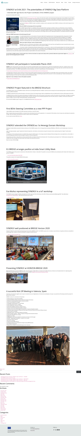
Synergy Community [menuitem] (76, 2)
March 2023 (3, 395)
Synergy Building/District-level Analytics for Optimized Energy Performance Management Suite (18, 381)
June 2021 (2, 402)
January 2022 (3, 398)
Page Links (3, 420)
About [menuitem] (42, 2)
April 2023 (2, 394)
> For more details (10, 197)
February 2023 (3, 396)
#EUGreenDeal (38, 272)
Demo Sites (3, 417)
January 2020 (3, 410)
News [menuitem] (62, 2)
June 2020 (2, 405)
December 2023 (3, 390)
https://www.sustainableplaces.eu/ (13, 78)
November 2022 (3, 397)
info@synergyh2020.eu (35, 428)
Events (2, 418)
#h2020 (46, 272)
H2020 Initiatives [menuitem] (52, 2)
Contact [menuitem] (69, 2)
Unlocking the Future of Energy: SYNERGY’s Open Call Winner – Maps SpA (14, 380)
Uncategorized (3, 423)
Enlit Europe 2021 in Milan (32, 17)
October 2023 (3, 391)
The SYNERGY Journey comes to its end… (8, 377)
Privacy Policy (32, 430)
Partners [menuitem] (45, 2)
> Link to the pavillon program (12, 159)
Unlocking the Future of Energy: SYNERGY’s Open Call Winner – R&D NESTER (14, 378)
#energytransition (9, 195)
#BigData (16, 195)
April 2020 (2, 406)
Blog (1, 416)
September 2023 (4, 392)
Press (2, 421)
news (2, 419)
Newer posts (2, 369)
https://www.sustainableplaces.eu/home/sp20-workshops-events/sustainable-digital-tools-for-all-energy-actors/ (27, 70)
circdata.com (70, 53)
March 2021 (3, 403)
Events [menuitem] (65, 2)
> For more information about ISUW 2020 (14, 155)
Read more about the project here (14, 234)
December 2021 (3, 399)
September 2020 (4, 404)
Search (1, 370)
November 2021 (3, 400)
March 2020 (3, 407)
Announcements (4, 415)
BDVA (21, 116)
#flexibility (43, 272)
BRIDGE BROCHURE (37, 99)
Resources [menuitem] (58, 2)
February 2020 (3, 408)
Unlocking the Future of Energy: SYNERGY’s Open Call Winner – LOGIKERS (14, 376)
